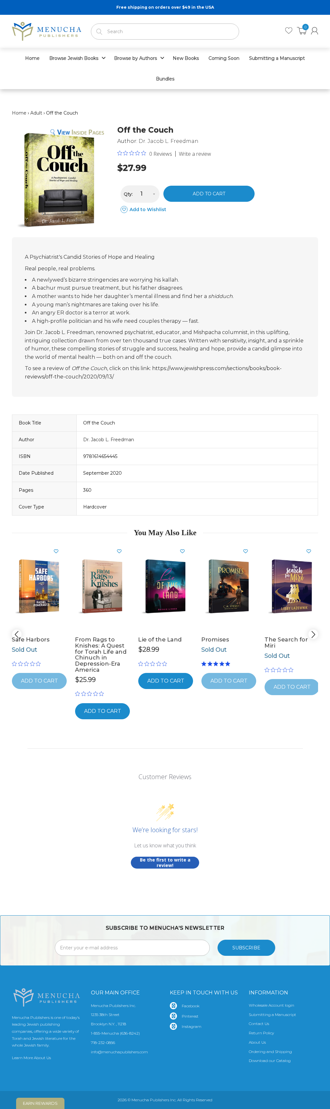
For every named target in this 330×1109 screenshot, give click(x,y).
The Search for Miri (286, 642)
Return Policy (261, 1032)
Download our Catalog (270, 1060)
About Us (257, 1042)
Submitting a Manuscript (272, 1014)
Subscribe (246, 948)
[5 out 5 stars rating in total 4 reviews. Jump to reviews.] (217, 663)
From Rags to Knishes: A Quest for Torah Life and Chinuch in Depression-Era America (101, 654)
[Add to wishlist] (58, 551)
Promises (215, 639)
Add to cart (209, 194)
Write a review (195, 154)
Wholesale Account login (271, 1005)
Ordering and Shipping (270, 1051)
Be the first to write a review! (165, 863)
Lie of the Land (160, 639)
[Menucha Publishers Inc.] (46, 30)
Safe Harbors (31, 639)
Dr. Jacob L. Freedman (169, 141)
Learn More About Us (31, 1057)
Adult (36, 113)
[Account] (314, 30)
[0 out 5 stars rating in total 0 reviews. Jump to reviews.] (28, 663)
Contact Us (259, 1023)
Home (19, 113)
